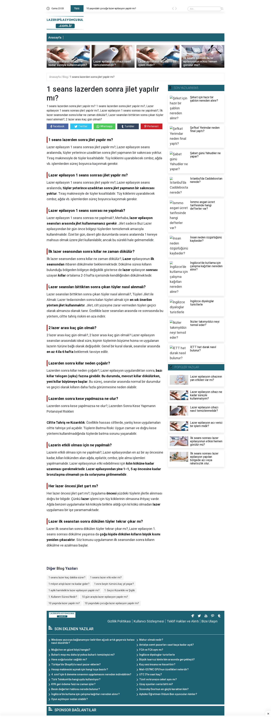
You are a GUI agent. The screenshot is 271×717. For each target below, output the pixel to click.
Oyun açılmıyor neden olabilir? (69, 699)
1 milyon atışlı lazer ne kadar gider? (68, 583)
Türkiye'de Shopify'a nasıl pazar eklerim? (76, 664)
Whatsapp (106, 126)
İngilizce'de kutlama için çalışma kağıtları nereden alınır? (85, 694)
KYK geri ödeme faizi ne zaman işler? (73, 684)
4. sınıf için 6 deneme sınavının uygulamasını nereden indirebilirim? (91, 674)
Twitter (82, 126)
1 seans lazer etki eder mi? (106, 577)
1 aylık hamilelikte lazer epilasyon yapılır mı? (74, 590)
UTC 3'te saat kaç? (150, 674)
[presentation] (172, 9)
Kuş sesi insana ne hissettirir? (157, 664)
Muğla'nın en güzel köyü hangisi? (70, 649)
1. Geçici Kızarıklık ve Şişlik (119, 590)
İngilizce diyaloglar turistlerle (157, 654)
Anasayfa (54, 37)
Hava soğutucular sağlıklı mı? (69, 659)
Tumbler (129, 126)
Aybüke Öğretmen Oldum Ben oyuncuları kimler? (168, 694)
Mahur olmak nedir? (151, 639)
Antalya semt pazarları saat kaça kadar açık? (166, 644)
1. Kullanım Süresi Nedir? (62, 596)
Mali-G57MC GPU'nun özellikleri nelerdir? (164, 669)
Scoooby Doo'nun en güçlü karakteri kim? (164, 689)
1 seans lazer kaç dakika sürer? (66, 577)
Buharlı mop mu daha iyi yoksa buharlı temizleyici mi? (83, 654)
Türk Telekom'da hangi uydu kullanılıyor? (75, 679)
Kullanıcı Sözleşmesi (149, 621)
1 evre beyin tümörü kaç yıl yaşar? (114, 583)
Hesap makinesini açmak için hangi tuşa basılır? (79, 669)
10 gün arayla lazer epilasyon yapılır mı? (105, 596)
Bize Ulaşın (209, 621)
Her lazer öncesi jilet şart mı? (101, 8)
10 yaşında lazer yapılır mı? (64, 603)
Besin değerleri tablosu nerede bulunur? (75, 689)
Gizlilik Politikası (119, 621)
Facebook (58, 126)
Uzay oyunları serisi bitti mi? (156, 684)
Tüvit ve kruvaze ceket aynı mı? (158, 679)
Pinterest (153, 126)
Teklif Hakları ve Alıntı (183, 621)
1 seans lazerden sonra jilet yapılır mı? (92, 76)
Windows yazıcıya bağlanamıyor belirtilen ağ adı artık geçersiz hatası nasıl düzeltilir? (93, 641)
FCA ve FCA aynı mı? (151, 649)
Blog (65, 76)
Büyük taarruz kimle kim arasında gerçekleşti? (167, 659)
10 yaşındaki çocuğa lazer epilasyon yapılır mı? (112, 603)
